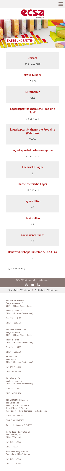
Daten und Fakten (20, 40)
